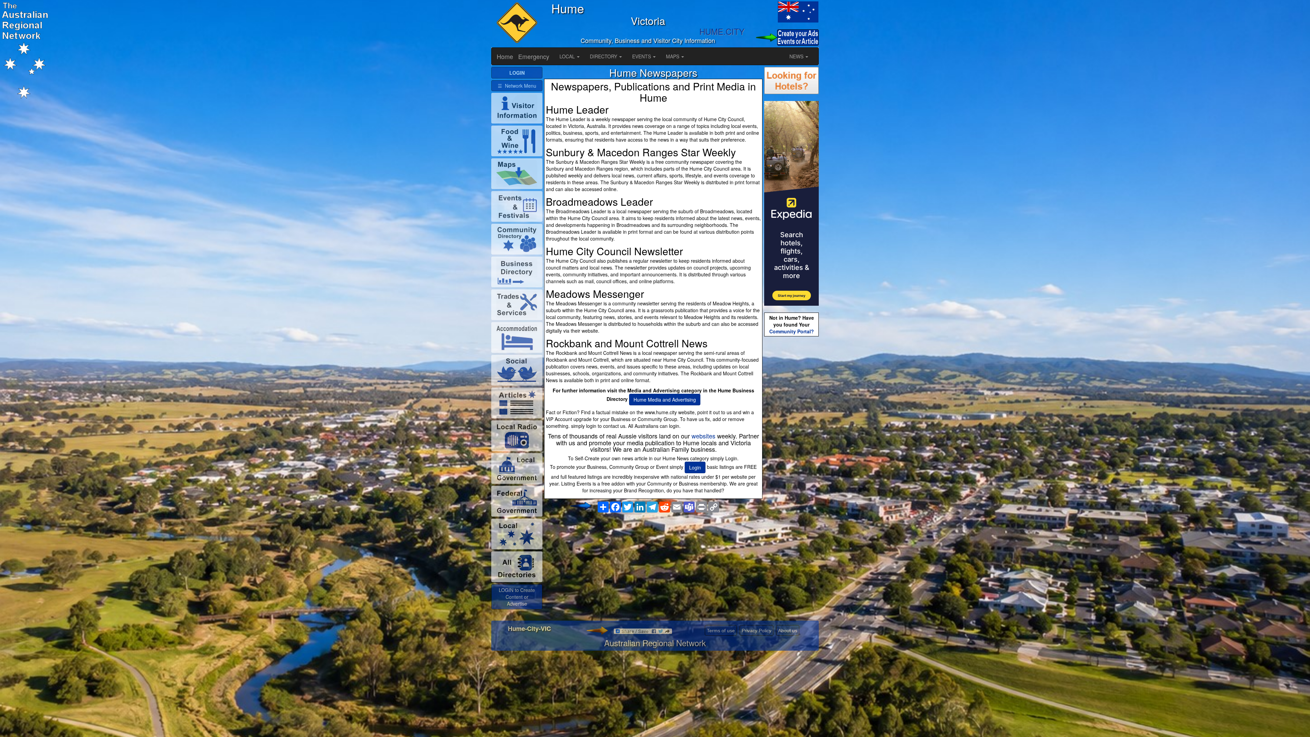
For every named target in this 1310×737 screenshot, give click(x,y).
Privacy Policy (756, 630)
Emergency (533, 56)
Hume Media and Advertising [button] (665, 399)
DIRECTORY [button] (604, 56)
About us (787, 630)
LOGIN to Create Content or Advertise (517, 597)
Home (505, 56)
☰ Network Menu (517, 85)
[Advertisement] (653, 570)
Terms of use (721, 630)
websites (703, 435)
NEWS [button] (797, 56)
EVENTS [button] (642, 56)
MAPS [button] (673, 56)
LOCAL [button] (567, 56)
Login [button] (695, 467)
